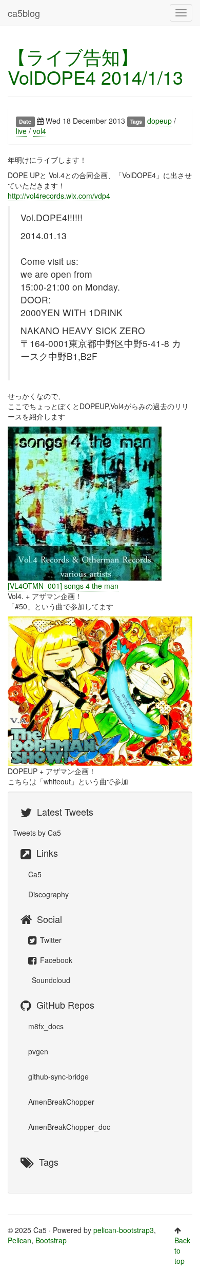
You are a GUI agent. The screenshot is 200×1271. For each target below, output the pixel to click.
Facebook (55, 960)
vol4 (39, 131)
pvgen (38, 1051)
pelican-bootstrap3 (123, 1230)
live (21, 131)
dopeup (159, 120)
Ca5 (35, 874)
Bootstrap (51, 1240)
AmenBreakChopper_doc (69, 1127)
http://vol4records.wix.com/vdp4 (59, 195)
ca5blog (24, 13)
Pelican (19, 1240)
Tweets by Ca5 (37, 832)
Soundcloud (50, 980)
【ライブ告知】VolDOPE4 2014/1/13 (95, 66)
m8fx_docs (46, 1026)
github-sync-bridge (58, 1076)
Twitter (50, 940)
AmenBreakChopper (61, 1101)
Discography (48, 894)
